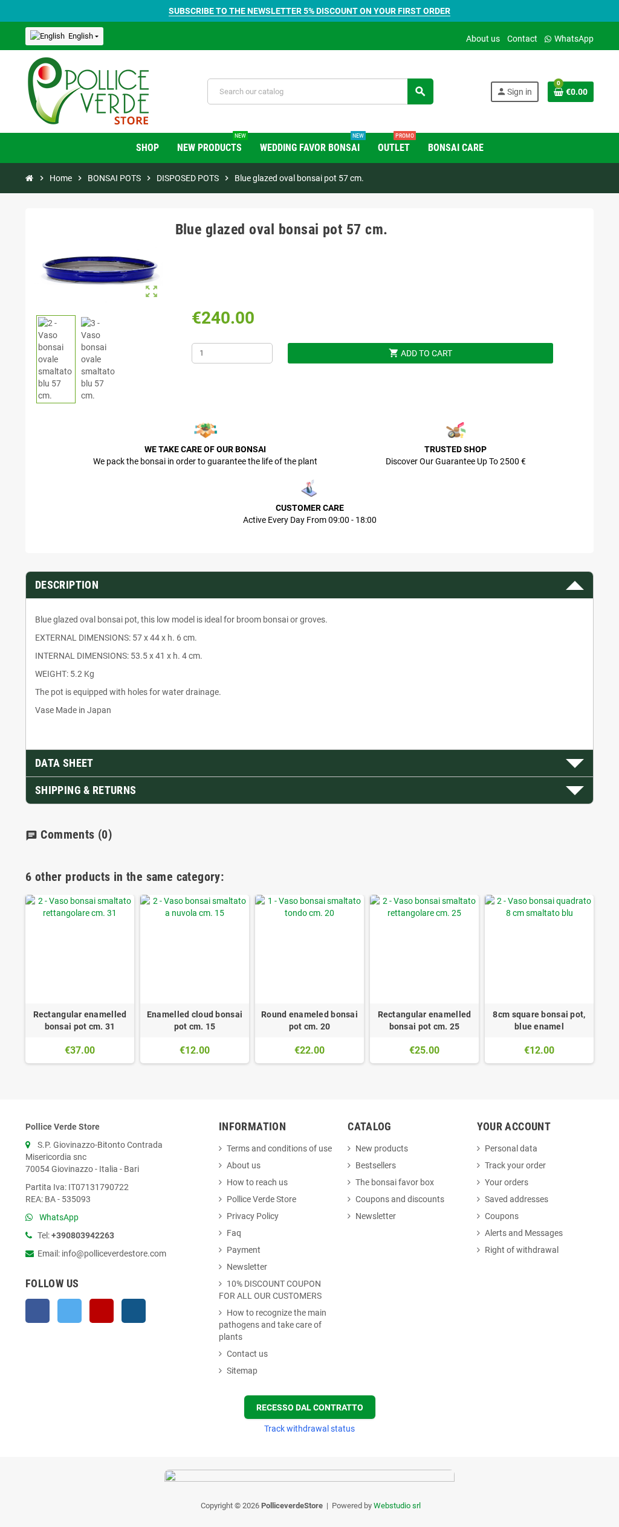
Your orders (506, 1182)
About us (483, 38)
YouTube (101, 1311)
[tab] (309, 585)
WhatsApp (573, 38)
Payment (244, 1250)
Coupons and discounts (399, 1199)
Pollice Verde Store (261, 1199)
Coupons (502, 1216)
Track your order (515, 1165)
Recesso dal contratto (309, 1407)
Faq (234, 1233)
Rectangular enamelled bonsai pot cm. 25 (425, 1020)
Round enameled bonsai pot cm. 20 (309, 1020)
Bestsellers (375, 1165)
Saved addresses (516, 1199)
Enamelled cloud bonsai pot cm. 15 (194, 1020)
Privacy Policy (253, 1216)
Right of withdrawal (522, 1250)
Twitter (69, 1311)
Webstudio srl (397, 1505)
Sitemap (242, 1370)
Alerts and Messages (524, 1233)
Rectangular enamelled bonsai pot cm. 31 (80, 1020)
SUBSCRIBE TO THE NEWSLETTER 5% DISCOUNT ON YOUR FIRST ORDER (309, 11)
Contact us (247, 1354)
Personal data (511, 1148)
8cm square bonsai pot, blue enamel (539, 1020)
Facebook (37, 1311)
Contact (522, 38)
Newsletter (247, 1267)
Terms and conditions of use (279, 1148)
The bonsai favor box (394, 1182)
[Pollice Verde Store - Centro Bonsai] (88, 90)
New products (381, 1148)
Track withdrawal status (309, 1428)
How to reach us (257, 1182)
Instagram (134, 1311)
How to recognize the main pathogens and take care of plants (272, 1325)
